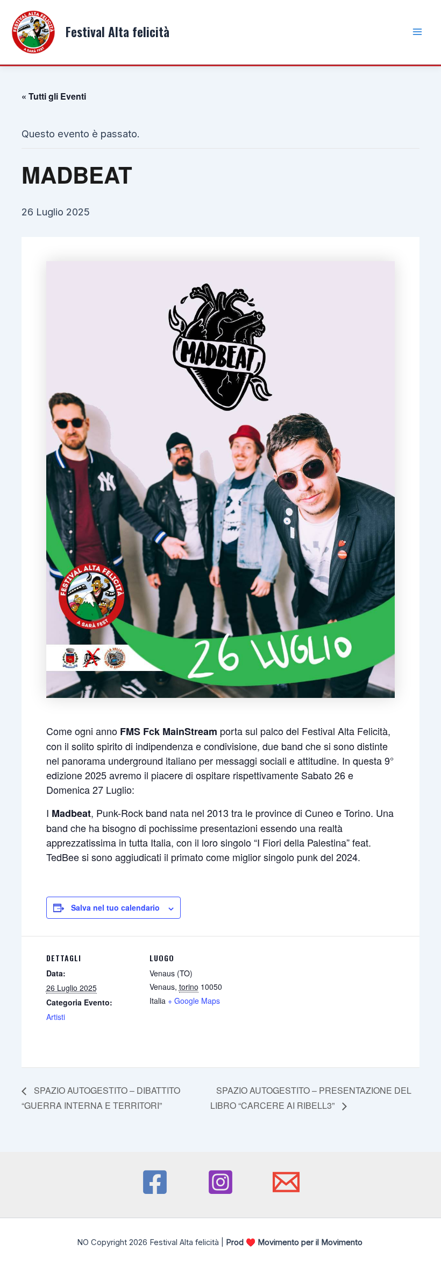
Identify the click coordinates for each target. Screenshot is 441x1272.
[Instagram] (220, 1182)
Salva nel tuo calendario (115, 907)
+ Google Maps (194, 1000)
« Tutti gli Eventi (54, 96)
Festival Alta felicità (117, 31)
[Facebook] (155, 1182)
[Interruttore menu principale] (417, 32)
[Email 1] (286, 1182)
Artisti (55, 1016)
